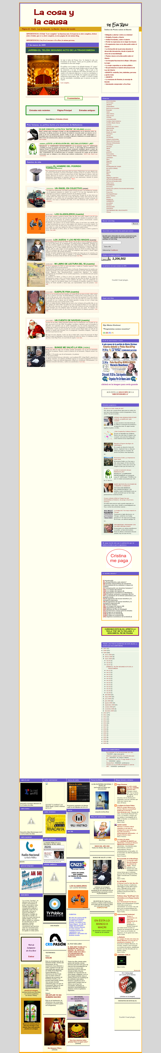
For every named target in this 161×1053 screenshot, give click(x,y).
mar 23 (108, 684)
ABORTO (109, 77)
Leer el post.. (43, 139)
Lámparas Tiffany (111, 155)
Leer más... (53, 230)
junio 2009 (108, 698)
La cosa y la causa (123, 839)
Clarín (33, 29)
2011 (105, 715)
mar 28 (108, 692)
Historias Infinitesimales (113, 143)
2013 (105, 719)
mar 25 (108, 688)
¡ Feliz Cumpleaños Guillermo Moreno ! (125, 431)
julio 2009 (108, 700)
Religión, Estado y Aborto (115, 37)
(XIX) (104, 616)
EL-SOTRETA (121, 881)
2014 (105, 721)
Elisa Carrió (109, 130)
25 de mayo (109, 102)
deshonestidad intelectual (125, 914)
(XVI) (104, 612)
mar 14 (108, 674)
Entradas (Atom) (62, 119)
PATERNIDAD (110, 185)
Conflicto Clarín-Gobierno (113, 121)
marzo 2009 (108, 658)
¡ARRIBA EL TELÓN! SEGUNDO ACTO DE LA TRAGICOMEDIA (61, 50)
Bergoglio (109, 110)
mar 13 (108, 672)
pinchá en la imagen (31, 990)
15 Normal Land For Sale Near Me (127, 883)
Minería (108, 172)
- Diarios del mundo (67, 29)
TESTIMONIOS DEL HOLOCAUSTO (116, 210)
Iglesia (108, 148)
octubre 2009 (109, 707)
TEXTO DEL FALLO (89, 154)
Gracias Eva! (110, 763)
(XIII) (104, 607)
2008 (105, 650)
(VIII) (104, 594)
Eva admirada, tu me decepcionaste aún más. (119, 752)
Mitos (107, 173)
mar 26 (108, 690)
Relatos (108, 197)
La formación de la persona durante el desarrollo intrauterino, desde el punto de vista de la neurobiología (119, 51)
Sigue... (74, 178)
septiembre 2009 (110, 705)
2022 (105, 737)
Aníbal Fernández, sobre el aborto (118, 40)
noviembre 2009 (110, 709)
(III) (104, 583)
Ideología (109, 146)
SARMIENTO (110, 201)
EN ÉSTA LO (102, 920)
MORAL (108, 175)
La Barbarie (121, 937)
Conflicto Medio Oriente (113, 123)
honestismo (109, 144)
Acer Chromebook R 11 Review (127, 901)
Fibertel (108, 135)
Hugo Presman (122, 784)
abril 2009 (108, 694)
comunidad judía (111, 119)
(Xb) (104, 601)
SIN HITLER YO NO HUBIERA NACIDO (54, 996)
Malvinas (108, 163)
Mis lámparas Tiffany (55, 1048)
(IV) (104, 585)
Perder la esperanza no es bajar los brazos (120, 42)
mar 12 (108, 670)
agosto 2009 (109, 703)
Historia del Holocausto (113, 141)
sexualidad (109, 203)
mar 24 (108, 686)
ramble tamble (122, 825)
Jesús (108, 150)
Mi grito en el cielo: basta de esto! (114, 408)
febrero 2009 (109, 656)
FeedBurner (114, 250)
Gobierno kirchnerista (112, 139)
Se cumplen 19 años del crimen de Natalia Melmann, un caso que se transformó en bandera (128, 940)
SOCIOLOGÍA (110, 206)
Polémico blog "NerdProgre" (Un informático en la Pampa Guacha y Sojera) (128, 898)
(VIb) (104, 591)
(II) (104, 582)
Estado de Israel (111, 132)
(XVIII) (105, 615)
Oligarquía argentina (112, 177)
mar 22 (108, 682)
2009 (105, 652)
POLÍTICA (109, 190)
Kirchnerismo (110, 154)
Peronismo (109, 186)
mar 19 (108, 680)
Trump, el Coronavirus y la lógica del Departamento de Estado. (132, 920)
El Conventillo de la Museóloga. (127, 858)
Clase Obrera (110, 113)
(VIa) (104, 589)
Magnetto (109, 161)
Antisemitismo (110, 106)
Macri (107, 159)
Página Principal (64, 110)
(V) (104, 588)
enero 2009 (108, 654)
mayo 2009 (108, 696)
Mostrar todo (137, 970)
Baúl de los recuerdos (112, 108)
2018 (105, 729)
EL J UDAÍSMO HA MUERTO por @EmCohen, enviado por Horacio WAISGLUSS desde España (127, 842)
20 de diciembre (111, 101)
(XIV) (104, 609)
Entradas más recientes (39, 110)
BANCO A (102, 923)
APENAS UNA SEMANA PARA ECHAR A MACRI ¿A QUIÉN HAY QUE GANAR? (125, 419)
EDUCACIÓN (110, 128)
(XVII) (105, 613)
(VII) (104, 592)
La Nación (55, 29)
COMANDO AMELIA (123, 955)
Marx (107, 164)
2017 (105, 727)
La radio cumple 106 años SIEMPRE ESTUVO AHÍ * (133, 788)
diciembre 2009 (109, 711)
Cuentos (108, 124)
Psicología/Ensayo (111, 194)
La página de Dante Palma (125, 805)
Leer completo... (65, 83)
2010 (105, 713)
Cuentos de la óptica (112, 126)
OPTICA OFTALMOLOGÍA (114, 179)
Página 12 (26, 29)
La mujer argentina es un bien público (119, 65)
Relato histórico (110, 195)
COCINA (108, 117)
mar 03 (108, 660)
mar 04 (108, 662)
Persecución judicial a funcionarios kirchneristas (120, 188)
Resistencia (109, 199)
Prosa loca (109, 192)
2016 (105, 725)
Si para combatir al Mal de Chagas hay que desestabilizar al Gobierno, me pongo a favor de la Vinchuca (118, 500)
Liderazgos (109, 157)
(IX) (104, 595)
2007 (105, 648)
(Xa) (104, 598)
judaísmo (109, 152)
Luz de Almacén (43, 29)
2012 (105, 717)
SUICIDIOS (109, 208)
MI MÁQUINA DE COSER (113, 166)
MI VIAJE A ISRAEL (112, 168)
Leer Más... (80, 255)
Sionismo (109, 204)
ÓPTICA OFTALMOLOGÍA (114, 181)
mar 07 (108, 664)
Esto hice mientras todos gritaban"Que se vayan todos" (78, 1041)
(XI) (104, 604)
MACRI (102, 927)
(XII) (104, 606)
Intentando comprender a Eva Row (118, 84)
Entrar (31, 956)
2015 (105, 723)
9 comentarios (73, 98)
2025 (105, 743)
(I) (103, 580)
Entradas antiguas (87, 110)
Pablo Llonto (110, 183)
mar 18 (108, 678)
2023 (105, 739)
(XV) (104, 610)
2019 (105, 731)
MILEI (108, 170)
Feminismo (109, 133)
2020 (105, 733)
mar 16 (108, 676)
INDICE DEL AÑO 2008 (102, 846)
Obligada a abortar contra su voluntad (118, 35)
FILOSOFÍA (109, 137)
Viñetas (108, 212)
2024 (105, 741)
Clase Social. (110, 115)
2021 (105, 735)
